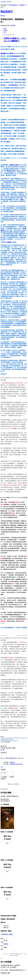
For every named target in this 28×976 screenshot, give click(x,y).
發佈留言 (3, 778)
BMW (3, 194)
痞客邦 (11, 758)
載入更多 (3, 769)
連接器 (3, 53)
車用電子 (16, 708)
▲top (2, 766)
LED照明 (11, 428)
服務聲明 (16, 955)
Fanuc (13, 218)
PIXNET (7, 953)
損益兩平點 (9, 485)
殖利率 (21, 621)
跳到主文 (3, 15)
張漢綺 (9, 242)
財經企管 (12, 762)
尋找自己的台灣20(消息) (16, 764)
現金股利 (16, 56)
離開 (9, 973)
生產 (5, 139)
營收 (24, 79)
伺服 (20, 712)
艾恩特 (11, 53)
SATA (8, 180)
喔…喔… (3, 749)
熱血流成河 (7, 11)
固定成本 (15, 85)
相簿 (5, 28)
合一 (5, 85)
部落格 (5, 30)
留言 (14, 758)
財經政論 (12, 25)
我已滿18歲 (3, 973)
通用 (6, 130)
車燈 (22, 199)
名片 (5, 32)
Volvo (4, 70)
